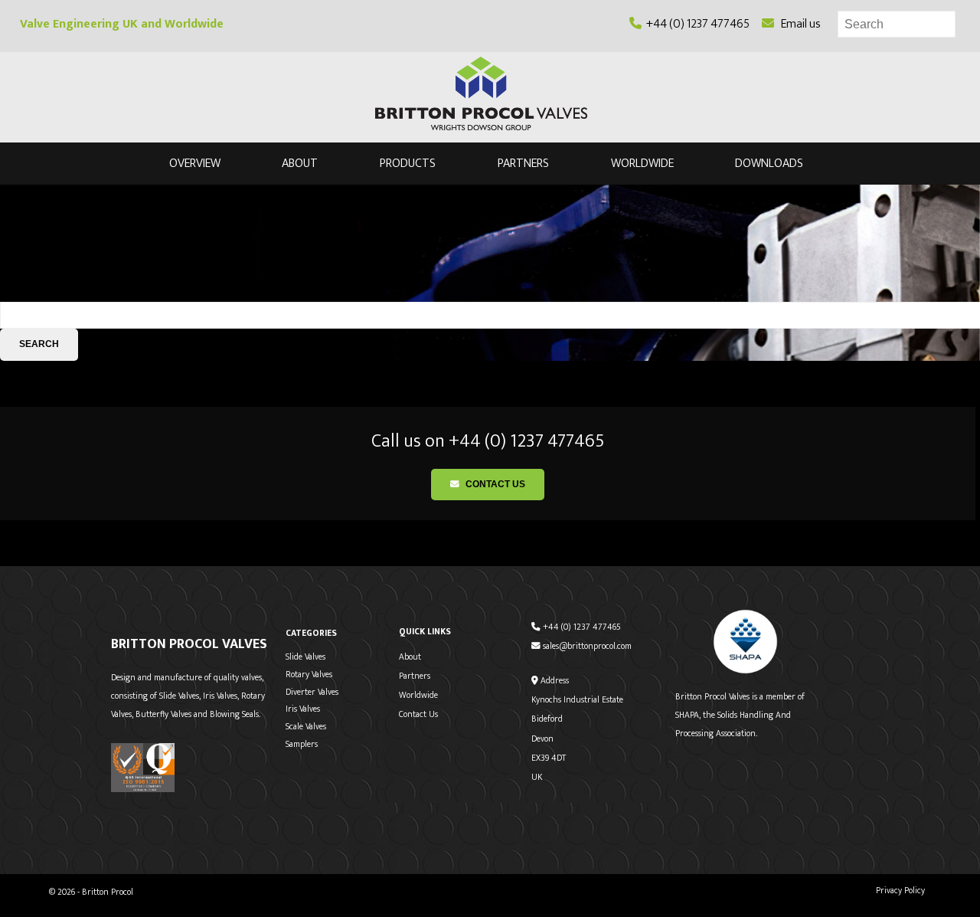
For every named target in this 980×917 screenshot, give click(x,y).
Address (553, 680)
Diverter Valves (312, 692)
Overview (194, 164)
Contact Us (494, 484)
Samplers (302, 744)
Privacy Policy (900, 890)
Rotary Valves (309, 674)
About (300, 164)
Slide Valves (305, 657)
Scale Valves (306, 726)
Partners (523, 164)
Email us (797, 24)
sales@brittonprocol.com (586, 646)
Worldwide (642, 164)
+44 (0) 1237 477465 (696, 24)
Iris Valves (303, 709)
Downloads (769, 164)
